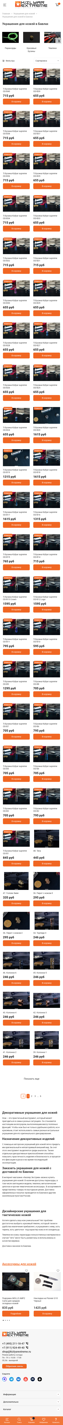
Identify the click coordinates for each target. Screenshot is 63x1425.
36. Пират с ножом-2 (13, 933)
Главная (6, 13)
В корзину (16, 101)
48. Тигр (37, 851)
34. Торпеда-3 (39, 933)
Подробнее (16, 1313)
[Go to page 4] (9, 1320)
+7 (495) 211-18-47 (13, 1343)
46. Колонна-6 (9, 973)
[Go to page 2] (5, 1320)
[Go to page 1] (3, 1320)
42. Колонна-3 (40, 1012)
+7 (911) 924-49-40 (13, 1347)
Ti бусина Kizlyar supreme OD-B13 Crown (15, 598)
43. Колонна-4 (9, 1012)
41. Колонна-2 (9, 1052)
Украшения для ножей (24, 13)
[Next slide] (59, 41)
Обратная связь (14, 1366)
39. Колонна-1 (40, 1052)
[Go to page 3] (7, 1320)
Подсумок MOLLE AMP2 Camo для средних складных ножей (13, 1301)
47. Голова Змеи (10, 893)
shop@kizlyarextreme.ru (16, 1351)
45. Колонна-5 (40, 973)
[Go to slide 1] (16, 84)
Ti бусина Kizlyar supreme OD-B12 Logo (45, 598)
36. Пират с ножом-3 (43, 893)
